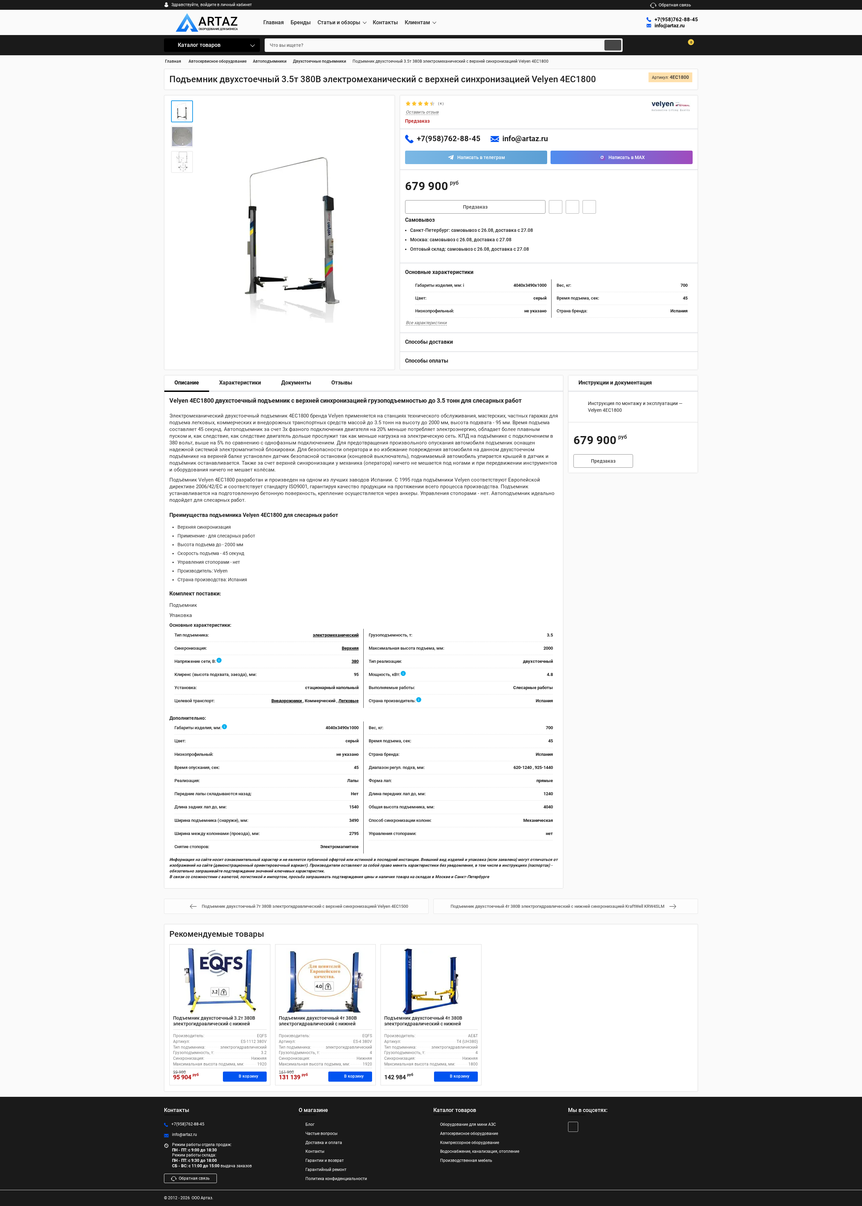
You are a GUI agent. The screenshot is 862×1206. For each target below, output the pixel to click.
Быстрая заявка (555, 207)
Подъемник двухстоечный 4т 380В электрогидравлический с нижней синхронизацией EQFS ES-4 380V (318, 1023)
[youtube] (573, 1127)
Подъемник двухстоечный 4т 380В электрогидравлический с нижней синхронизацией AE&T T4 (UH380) (423, 1023)
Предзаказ (475, 207)
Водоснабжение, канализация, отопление (479, 1151)
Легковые (348, 700)
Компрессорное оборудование (469, 1142)
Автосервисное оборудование (469, 1133)
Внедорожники (287, 700)
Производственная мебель (466, 1160)
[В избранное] (572, 207)
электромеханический (336, 635)
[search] (612, 45)
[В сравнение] (589, 207)
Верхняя (350, 648)
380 (355, 661)
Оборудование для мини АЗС (468, 1124)
